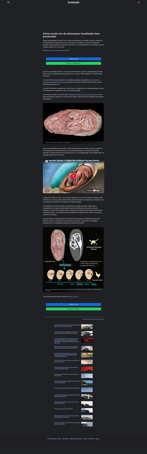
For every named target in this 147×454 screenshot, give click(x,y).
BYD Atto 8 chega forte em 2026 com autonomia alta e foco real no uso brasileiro (67, 325)
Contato (102, 319)
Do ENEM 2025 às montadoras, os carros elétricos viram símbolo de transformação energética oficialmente (65, 355)
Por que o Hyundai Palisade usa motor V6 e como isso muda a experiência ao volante (66, 332)
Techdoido (54, 438)
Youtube (97, 438)
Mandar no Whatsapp (73, 309)
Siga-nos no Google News (73, 63)
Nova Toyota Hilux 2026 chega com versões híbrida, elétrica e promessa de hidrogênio (66, 347)
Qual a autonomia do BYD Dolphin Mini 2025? (67, 388)
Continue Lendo (73, 59)
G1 (74, 296)
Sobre (87, 319)
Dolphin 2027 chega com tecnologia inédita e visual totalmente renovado (66, 416)
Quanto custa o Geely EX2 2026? (63, 408)
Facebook (91, 438)
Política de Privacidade (75, 438)
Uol (77, 296)
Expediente (65, 438)
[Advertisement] (73, 18)
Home (83, 319)
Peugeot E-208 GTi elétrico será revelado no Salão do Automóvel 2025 (66, 368)
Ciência (59, 50)
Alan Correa (53, 50)
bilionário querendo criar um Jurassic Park (82, 94)
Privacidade (97, 319)
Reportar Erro (91, 319)
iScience (69, 296)
